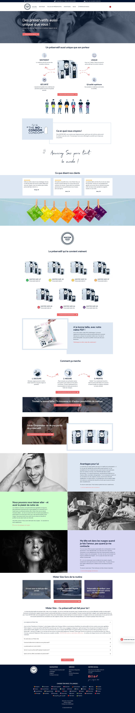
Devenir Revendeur (74, 673)
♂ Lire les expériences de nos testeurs (90, 487)
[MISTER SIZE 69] (90, 294)
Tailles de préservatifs (54, 6)
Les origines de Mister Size (31, 622)
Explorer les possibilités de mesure (67, 405)
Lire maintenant (36, 594)
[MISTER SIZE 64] (67, 294)
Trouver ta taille (30, 34)
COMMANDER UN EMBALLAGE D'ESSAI (40, 434)
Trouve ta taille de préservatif (57, 670)
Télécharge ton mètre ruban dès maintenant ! (84, 342)
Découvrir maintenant (67, 94)
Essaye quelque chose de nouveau (67, 601)
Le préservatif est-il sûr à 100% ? (32, 646)
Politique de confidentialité (67, 704)
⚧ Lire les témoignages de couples (21, 525)
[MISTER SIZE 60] (45, 294)
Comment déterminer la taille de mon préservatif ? (37, 642)
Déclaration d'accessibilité (67, 701)
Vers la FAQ (67, 660)
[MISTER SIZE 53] (79, 267)
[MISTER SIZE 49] (56, 267)
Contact (71, 675)
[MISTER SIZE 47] (33, 267)
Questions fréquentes (74, 670)
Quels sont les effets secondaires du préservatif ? (36, 653)
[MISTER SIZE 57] (101, 267)
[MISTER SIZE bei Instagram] (92, 676)
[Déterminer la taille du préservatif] (122, 640)
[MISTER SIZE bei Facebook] (89, 676)
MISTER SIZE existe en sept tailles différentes (71, 633)
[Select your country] (110, 6)
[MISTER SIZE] (33, 669)
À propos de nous (83, 6)
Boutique (42, 6)
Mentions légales (67, 702)
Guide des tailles (129, 639)
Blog (74, 6)
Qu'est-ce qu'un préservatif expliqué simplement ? (37, 650)
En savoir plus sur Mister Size (31, 639)
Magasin (52, 673)
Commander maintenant (67, 314)
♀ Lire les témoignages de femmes (89, 571)
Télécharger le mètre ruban (67, 392)
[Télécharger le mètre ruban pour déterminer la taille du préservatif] (45, 334)
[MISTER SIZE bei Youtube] (94, 676)
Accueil (34, 6)
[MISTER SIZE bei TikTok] (97, 676)
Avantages (67, 6)
